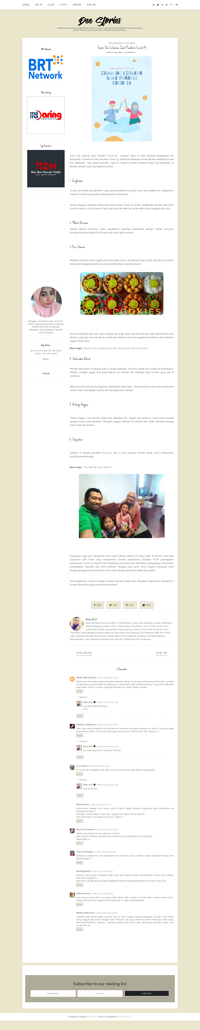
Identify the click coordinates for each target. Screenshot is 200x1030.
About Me (38, 5)
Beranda (25, 5)
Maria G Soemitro (85, 829)
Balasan (83, 697)
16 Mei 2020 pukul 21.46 (107, 785)
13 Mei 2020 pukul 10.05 (107, 678)
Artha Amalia (83, 893)
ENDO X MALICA (125, 1017)
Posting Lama (161, 653)
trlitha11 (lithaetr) (86, 724)
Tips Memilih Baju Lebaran (97, 467)
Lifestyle (63, 5)
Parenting (77, 5)
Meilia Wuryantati (86, 677)
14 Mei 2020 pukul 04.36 (105, 852)
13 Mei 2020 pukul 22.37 (100, 804)
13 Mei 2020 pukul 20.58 (99, 766)
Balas (79, 691)
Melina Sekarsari (85, 913)
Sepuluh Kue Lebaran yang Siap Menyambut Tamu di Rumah (115, 348)
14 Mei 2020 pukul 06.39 (102, 893)
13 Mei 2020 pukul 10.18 (107, 725)
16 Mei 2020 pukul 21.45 (107, 702)
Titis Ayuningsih (84, 852)
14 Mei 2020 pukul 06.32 (102, 871)
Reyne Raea (82, 804)
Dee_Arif (88, 702)
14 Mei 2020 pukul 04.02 (107, 829)
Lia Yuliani (81, 766)
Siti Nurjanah (83, 871)
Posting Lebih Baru (84, 653)
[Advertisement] (46, 236)
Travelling (91, 5)
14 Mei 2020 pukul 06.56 (106, 913)
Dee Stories (92, 1017)
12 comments (129, 52)
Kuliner (51, 5)
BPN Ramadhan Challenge (122, 43)
